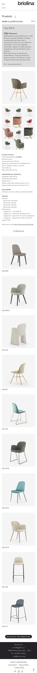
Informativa (12, 665)
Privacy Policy (24, 665)
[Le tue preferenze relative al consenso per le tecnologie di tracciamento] (33, 669)
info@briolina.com (19, 656)
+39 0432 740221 (20, 653)
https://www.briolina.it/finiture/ (23, 224)
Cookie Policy (19, 667)
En (5, 8)
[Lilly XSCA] (18, 87)
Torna (33, 21)
